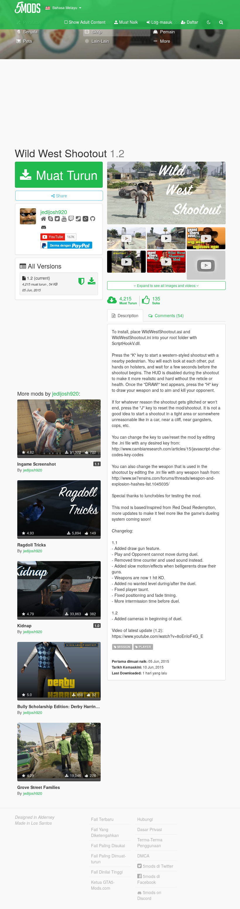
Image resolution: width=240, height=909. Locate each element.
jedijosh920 (53, 212)
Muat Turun (64, 174)
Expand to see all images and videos (166, 285)
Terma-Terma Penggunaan (149, 842)
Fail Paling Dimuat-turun (108, 858)
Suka (156, 303)
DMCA (143, 856)
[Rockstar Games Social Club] (85, 218)
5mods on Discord (149, 895)
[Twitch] (71, 218)
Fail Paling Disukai (108, 845)
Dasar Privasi (149, 829)
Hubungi (145, 819)
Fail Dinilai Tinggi (107, 872)
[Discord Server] (43, 226)
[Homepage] (43, 218)
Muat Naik (128, 22)
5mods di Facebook (148, 879)
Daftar (192, 22)
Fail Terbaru (102, 819)
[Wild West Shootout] (166, 193)
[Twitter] (57, 218)
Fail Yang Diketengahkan (105, 832)
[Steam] (78, 218)
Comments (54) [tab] (168, 315)
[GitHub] (92, 218)
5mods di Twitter (157, 866)
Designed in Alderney (34, 817)
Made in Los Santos (33, 823)
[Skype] (50, 218)
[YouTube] (64, 218)
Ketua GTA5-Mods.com (103, 885)
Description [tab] (126, 315)
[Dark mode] (209, 22)
